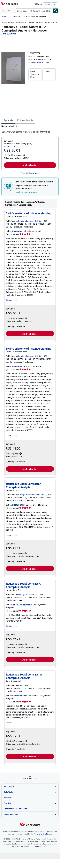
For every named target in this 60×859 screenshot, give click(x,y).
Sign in (47, 4)
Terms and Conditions (42, 834)
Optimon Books (19, 695)
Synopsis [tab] (8, 120)
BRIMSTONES (18, 505)
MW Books (17, 366)
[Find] (55, 11)
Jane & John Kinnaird (22, 604)
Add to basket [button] (30, 165)
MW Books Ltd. (19, 231)
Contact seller (11, 300)
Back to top (30, 778)
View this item (9, 146)
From (34, 74)
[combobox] (33, 11)
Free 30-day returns (30, 173)
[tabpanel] (28, 129)
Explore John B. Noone (26, 192)
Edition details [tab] (25, 120)
